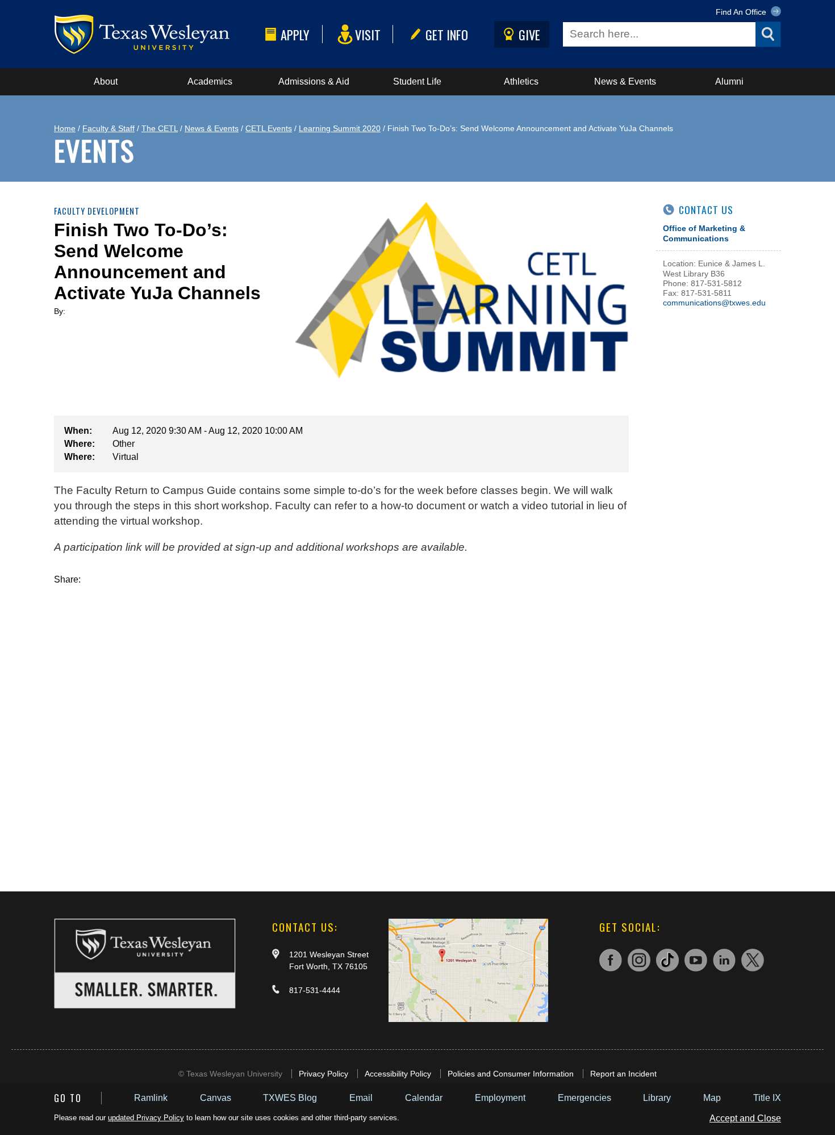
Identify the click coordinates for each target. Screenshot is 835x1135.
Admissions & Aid (313, 81)
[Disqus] (341, 727)
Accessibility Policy (398, 1073)
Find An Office (742, 11)
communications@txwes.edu (714, 302)
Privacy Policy (323, 1073)
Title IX (767, 1098)
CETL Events (268, 128)
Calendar (423, 1098)
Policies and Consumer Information (511, 1073)
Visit (368, 34)
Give (529, 34)
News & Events (625, 81)
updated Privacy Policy (146, 1117)
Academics (209, 81)
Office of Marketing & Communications (704, 233)
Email (361, 1098)
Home (65, 128)
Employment (500, 1098)
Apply (295, 34)
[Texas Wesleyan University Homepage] (157, 34)
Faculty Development (97, 211)
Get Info (446, 34)
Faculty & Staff (108, 128)
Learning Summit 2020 (340, 128)
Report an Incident (623, 1073)
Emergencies (584, 1098)
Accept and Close (745, 1118)
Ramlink (151, 1098)
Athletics (521, 81)
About (106, 81)
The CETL (159, 128)
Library (657, 1098)
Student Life (417, 81)
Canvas (215, 1098)
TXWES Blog (290, 1098)
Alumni (729, 81)
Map (712, 1098)
